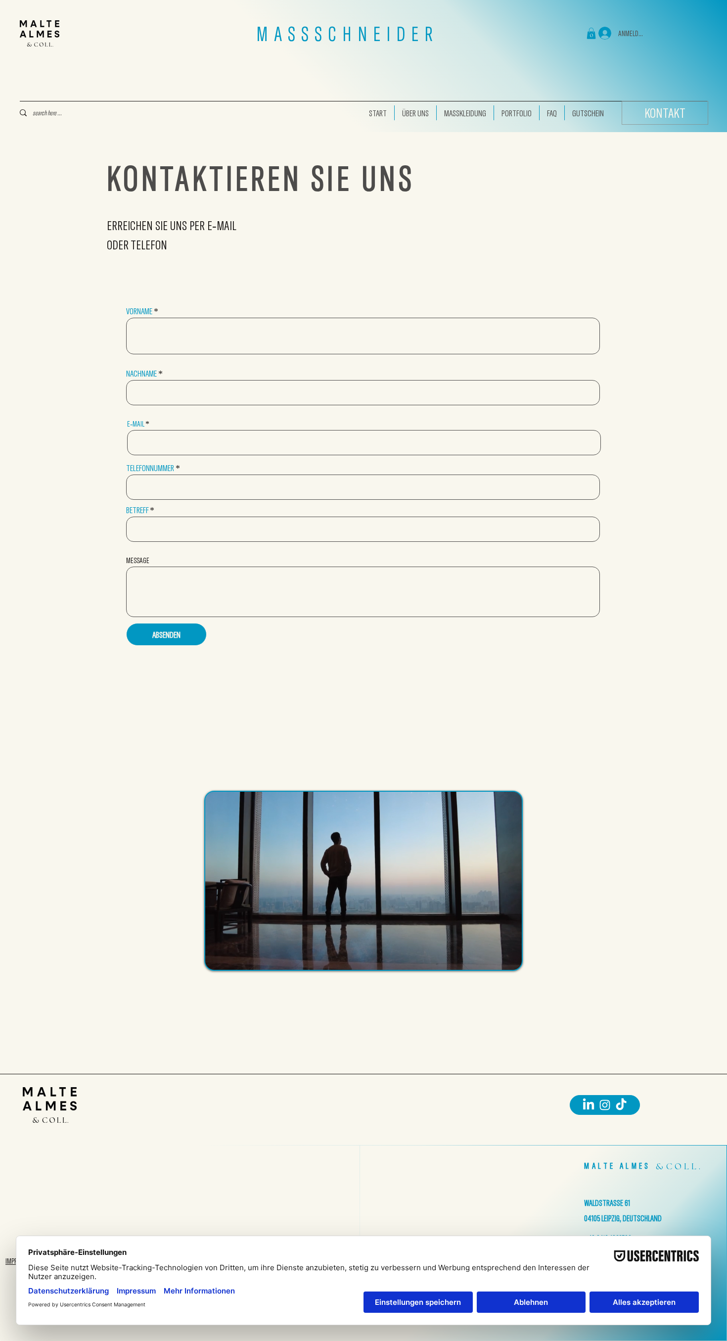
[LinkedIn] (588, 1105)
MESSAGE (137, 560)
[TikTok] (621, 1105)
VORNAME (139, 310)
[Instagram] (605, 1105)
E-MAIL (135, 424)
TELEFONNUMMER (150, 467)
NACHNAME (141, 373)
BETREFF (137, 509)
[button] (591, 33)
